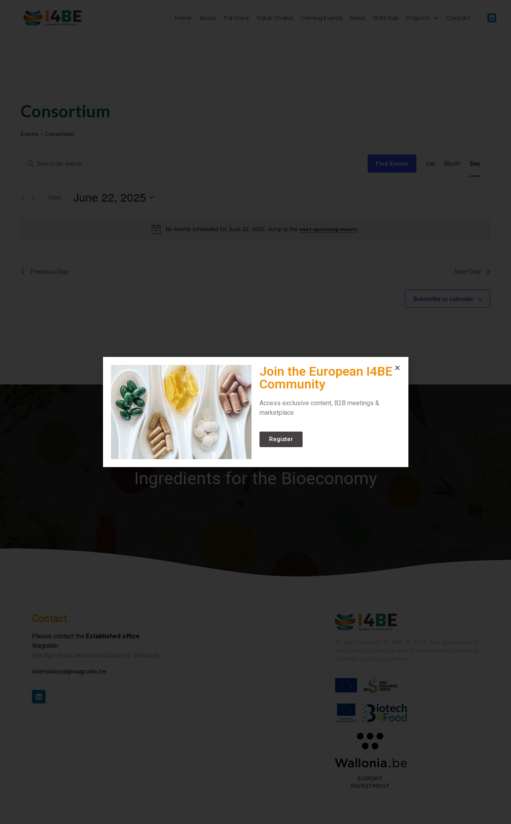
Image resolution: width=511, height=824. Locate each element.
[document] (255, 412)
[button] (397, 368)
